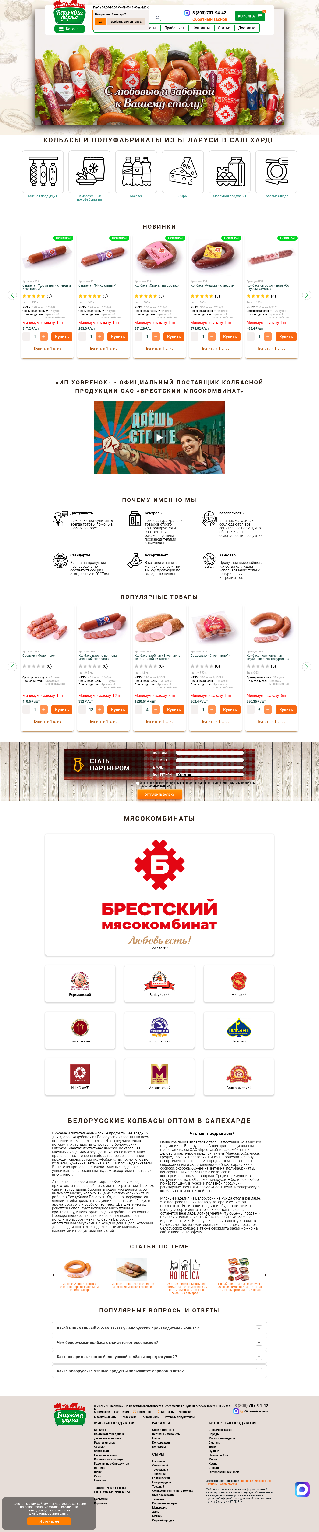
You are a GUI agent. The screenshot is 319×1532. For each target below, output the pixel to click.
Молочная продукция (229, 196)
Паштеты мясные (106, 1455)
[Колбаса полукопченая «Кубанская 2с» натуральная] (272, 628)
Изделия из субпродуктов (111, 1463)
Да (100, 21)
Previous (53, 1275)
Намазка (100, 1480)
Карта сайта (128, 1417)
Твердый (158, 1486)
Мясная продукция (42, 196)
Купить (62, 336)
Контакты (201, 28)
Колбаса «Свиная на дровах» (157, 285)
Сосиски (99, 1446)
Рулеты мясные (104, 1442)
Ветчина (99, 1467)
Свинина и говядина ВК (110, 1434)
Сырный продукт (164, 1520)
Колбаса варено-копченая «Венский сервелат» (98, 657)
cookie (66, 1507)
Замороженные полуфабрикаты (89, 197)
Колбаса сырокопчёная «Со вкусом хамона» (268, 287)
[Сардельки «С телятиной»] (215, 628)
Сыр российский (163, 1495)
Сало (97, 1476)
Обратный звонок (209, 19)
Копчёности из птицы (108, 1459)
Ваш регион (162, 775)
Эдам (156, 1512)
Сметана (214, 1442)
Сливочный (160, 1465)
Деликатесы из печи (107, 1438)
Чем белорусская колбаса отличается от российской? (107, 1342)
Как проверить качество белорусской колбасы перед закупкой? (117, 1357)
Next (265, 1275)
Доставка (246, 28)
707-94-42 (251, 1405)
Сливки (214, 1467)
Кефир (213, 1463)
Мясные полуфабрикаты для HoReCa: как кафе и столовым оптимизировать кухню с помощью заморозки (186, 1288)
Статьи (224, 28)
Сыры (183, 196)
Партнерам (121, 1412)
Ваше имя (160, 753)
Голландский (161, 1478)
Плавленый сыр (219, 1455)
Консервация (161, 1442)
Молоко (214, 1459)
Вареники (100, 1503)
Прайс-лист (174, 28)
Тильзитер (159, 1499)
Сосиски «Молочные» (38, 655)
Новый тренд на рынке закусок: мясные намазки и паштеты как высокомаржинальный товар (240, 1287)
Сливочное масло (220, 1430)
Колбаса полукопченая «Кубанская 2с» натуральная (269, 657)
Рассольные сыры (164, 1503)
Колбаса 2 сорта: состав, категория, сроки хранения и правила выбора (79, 1287)
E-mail (158, 767)
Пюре (156, 1438)
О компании (102, 1412)
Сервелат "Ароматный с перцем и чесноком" (46, 287)
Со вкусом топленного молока (172, 1490)
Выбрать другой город (126, 21)
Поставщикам (150, 1417)
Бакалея (136, 196)
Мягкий (157, 1516)
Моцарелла (159, 1507)
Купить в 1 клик (47, 348)
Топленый (159, 1474)
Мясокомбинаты (105, 1417)
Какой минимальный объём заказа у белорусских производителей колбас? (128, 1328)
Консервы (159, 1446)
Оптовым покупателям (179, 1417)
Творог (213, 1446)
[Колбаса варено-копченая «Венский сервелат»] (103, 628)
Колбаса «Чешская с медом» (212, 285)
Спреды (214, 1434)
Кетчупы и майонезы (166, 1434)
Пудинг (214, 1451)
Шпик (98, 1472)
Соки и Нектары (163, 1430)
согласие (155, 782)
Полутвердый (161, 1482)
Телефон (160, 760)
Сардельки (101, 1451)
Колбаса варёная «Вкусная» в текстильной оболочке (157, 657)
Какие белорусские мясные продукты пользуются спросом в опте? (120, 1371)
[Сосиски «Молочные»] (47, 628)
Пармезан (158, 1461)
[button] (12, 295)
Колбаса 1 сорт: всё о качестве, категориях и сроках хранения (133, 1285)
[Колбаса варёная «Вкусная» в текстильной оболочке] (159, 628)
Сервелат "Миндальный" (97, 285)
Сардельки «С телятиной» (210, 655)
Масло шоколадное (222, 1438)
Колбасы (100, 1430)
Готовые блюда (276, 196)
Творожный (160, 1469)
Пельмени (101, 1499)
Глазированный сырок (224, 1472)
